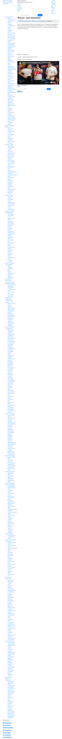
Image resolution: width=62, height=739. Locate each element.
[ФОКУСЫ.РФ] (9, 2)
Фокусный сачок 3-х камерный (10, 372)
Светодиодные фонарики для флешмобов (11, 716)
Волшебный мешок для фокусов (10, 364)
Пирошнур (10, 180)
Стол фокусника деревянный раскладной (12, 286)
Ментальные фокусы (10, 471)
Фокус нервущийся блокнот (11, 356)
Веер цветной (11, 316)
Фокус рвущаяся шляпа (10, 571)
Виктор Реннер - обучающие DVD (11, 537)
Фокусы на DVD (9, 533)
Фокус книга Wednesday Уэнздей (11, 331)
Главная (19, 3)
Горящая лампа (11, 652)
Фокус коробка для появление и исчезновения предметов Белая (11, 38)
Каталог (19, 6)
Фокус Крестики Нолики (10, 586)
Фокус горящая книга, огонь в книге (11, 163)
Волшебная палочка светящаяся (10, 238)
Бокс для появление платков (10, 427)
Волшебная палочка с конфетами (10, 346)
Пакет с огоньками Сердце (10, 253)
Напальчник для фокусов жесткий (11, 419)
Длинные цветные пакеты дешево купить (12, 308)
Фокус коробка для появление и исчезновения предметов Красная (11, 45)
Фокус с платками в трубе (10, 632)
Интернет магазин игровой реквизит (7, 733)
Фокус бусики (11, 402)
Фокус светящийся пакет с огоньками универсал (11, 707)
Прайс (18, 5)
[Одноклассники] (22, 91)
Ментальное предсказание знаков (11, 480)
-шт (25, 88)
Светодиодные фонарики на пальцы (11, 234)
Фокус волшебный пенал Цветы (11, 408)
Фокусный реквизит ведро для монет (11, 97)
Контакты (19, 8)
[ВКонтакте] (18, 91)
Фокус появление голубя (10, 123)
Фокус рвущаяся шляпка (10, 595)
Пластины (10, 361)
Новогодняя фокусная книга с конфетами (11, 338)
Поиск (40, 15)
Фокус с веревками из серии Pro (11, 139)
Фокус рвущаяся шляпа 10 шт (11, 267)
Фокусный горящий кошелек (10, 183)
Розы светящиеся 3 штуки (11, 243)
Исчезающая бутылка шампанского (11, 75)
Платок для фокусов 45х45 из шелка (11, 448)
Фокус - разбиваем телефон (10, 518)
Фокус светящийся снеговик (11, 702)
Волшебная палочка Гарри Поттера (11, 147)
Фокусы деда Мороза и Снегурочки (8, 679)
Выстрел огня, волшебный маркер (11, 157)
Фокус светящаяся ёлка (10, 697)
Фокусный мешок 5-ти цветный (10, 385)
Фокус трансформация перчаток (11, 20)
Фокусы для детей (9, 641)
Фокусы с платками (10, 413)
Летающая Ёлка (11, 486)
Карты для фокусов (10, 455)
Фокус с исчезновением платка (11, 628)
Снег (9, 270)
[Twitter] (20, 91)
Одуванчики (11, 277)
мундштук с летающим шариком (10, 320)
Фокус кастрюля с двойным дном (11, 66)
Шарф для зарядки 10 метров (10, 437)
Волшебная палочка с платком (10, 664)
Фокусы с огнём (9, 144)
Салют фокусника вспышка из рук (11, 152)
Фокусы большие (9, 17)
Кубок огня (10, 170)
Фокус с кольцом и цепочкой (10, 650)
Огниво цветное (11, 166)
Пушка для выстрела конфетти (10, 531)
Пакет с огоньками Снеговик (10, 260)
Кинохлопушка (11, 322)
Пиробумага (11, 154)
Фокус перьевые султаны (10, 30)
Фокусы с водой (9, 195)
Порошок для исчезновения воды (11, 615)
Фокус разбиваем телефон (10, 558)
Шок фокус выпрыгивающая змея (12, 92)
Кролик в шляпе (11, 118)
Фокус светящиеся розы (11, 619)
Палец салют (11, 160)
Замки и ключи (11, 515)
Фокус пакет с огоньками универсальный (11, 624)
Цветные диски (11, 119)
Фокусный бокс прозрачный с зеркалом (11, 85)
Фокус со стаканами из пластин (11, 113)
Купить (48, 89)
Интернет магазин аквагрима (8, 725)
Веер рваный (11, 451)
